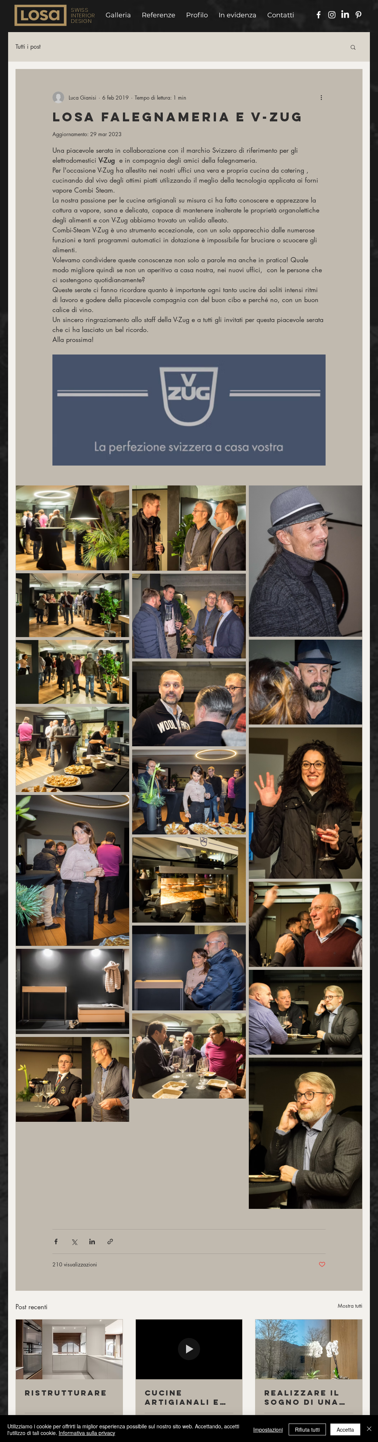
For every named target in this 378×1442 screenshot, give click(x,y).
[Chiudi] (369, 1429)
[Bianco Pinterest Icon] (358, 15)
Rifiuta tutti (307, 1429)
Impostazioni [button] (268, 1429)
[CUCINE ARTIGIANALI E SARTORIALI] (189, 1349)
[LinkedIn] (345, 15)
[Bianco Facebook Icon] (318, 15)
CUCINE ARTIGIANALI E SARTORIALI (182, 1397)
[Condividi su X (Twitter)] (74, 1241)
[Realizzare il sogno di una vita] (308, 1349)
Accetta (345, 1429)
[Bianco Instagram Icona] (332, 15)
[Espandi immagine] (72, 527)
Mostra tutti (350, 1305)
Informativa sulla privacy (87, 1432)
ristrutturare (66, 1392)
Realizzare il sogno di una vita (302, 1397)
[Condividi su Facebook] (55, 1241)
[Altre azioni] (321, 97)
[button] (353, 47)
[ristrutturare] (69, 1349)
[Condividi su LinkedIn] (92, 1241)
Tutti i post (28, 47)
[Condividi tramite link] (110, 1241)
